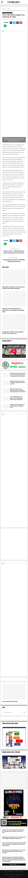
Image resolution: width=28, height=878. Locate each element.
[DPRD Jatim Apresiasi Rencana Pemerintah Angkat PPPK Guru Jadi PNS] (5, 383)
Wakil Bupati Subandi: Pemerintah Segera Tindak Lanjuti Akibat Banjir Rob (13, 288)
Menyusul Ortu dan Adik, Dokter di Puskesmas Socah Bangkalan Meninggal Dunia (13, 310)
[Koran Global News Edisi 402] (14, 692)
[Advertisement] (14, 544)
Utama (11, 12)
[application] (14, 351)
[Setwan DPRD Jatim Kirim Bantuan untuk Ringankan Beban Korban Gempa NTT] (5, 398)
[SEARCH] (24, 712)
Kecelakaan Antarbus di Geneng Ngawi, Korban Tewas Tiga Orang (13, 333)
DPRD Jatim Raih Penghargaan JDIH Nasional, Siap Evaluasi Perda (17, 406)
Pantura (7, 12)
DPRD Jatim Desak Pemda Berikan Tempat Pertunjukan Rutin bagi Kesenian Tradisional (18, 390)
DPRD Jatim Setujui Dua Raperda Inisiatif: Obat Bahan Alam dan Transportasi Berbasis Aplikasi (18, 374)
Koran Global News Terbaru (11, 752)
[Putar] (4, 356)
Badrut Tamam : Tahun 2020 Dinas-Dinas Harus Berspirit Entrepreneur (14, 252)
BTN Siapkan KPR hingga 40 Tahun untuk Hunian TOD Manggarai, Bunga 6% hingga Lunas (14, 837)
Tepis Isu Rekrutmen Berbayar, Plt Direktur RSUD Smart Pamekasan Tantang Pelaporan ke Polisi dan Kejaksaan (14, 844)
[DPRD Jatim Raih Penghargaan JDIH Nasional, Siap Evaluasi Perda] (5, 406)
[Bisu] (21, 356)
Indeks (4, 12)
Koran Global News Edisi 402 (10, 702)
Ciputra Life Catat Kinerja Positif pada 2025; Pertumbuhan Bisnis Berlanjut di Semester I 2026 (13, 831)
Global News (11, 874)
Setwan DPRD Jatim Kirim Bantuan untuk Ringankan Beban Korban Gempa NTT (16, 398)
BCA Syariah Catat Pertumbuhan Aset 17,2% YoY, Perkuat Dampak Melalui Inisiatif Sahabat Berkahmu (13, 851)
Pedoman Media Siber (13, 876)
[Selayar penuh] (24, 356)
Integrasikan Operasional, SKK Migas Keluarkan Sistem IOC (14, 261)
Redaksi (6, 874)
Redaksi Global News (8, 19)
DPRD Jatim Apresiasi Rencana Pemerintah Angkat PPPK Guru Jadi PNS (17, 382)
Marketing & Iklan (19, 874)
